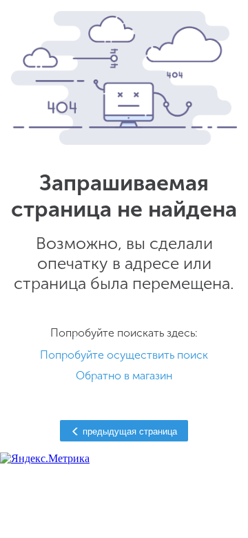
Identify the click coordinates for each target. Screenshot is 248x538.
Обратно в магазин (124, 375)
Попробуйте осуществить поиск (124, 354)
